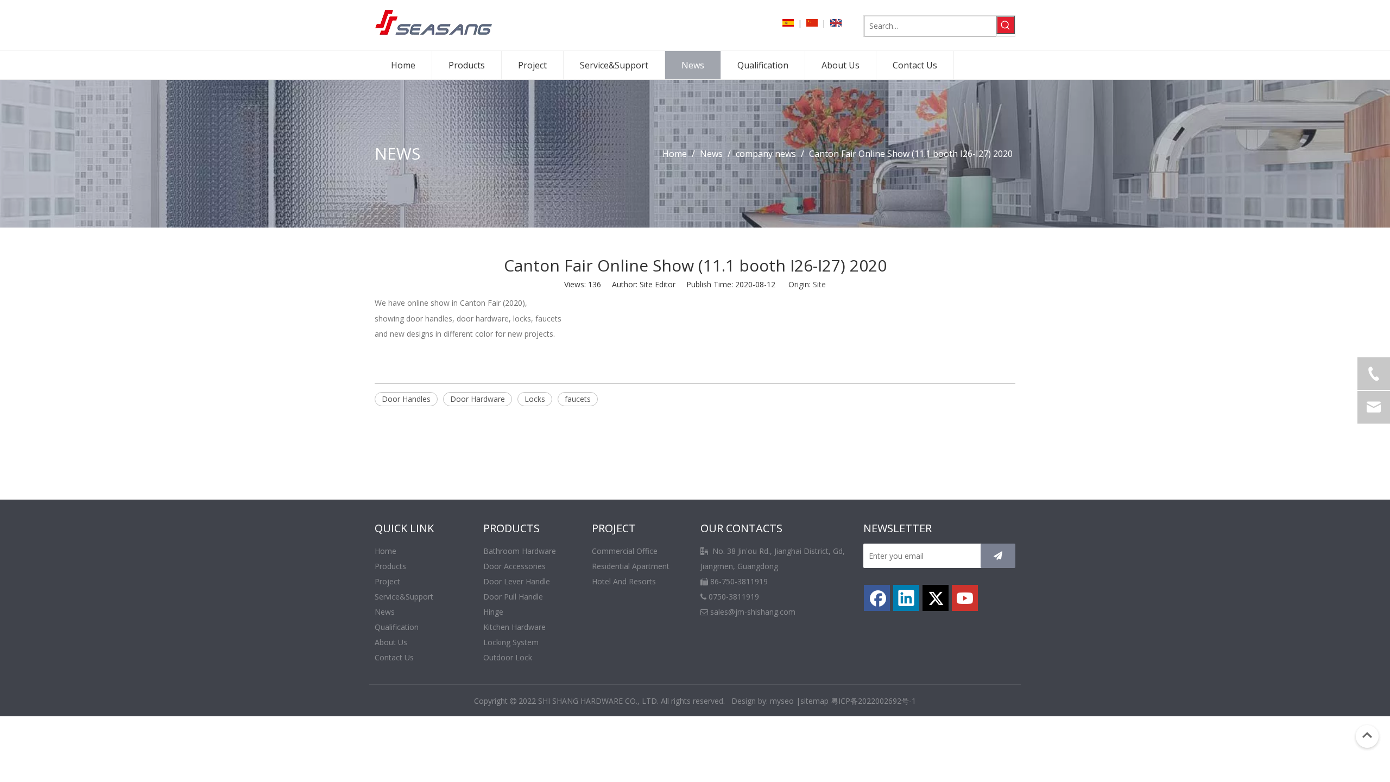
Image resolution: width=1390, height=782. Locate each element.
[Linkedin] (906, 598)
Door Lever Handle (516, 581)
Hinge (493, 612)
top (1367, 735)
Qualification (397, 627)
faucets (578, 399)
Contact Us (394, 657)
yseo (785, 701)
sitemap (814, 701)
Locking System (511, 642)
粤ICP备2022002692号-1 (873, 701)
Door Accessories (514, 566)
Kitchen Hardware (514, 627)
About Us (391, 642)
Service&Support (404, 596)
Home (385, 551)
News (385, 612)
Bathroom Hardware (519, 551)
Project (387, 581)
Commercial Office (625, 551)
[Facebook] (877, 598)
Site (819, 284)
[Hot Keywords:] (1005, 25)
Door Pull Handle (513, 596)
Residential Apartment (630, 566)
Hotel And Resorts (624, 581)
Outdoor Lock (507, 657)
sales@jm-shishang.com (752, 612)
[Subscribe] (998, 556)
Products (390, 566)
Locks (535, 399)
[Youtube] (965, 598)
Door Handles (406, 399)
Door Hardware (477, 399)
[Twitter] (936, 598)
